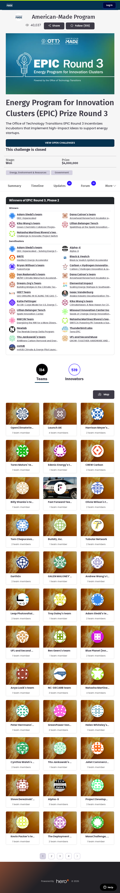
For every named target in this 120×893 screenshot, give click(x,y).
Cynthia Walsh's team (25, 762)
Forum (88, 184)
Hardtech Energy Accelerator (32, 260)
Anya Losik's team (22, 688)
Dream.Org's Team (29, 283)
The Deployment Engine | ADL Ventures (62, 836)
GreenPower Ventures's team (62, 725)
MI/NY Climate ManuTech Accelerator (37, 278)
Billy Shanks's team (23, 502)
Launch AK (55, 428)
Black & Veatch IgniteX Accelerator (89, 260)
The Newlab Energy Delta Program (35, 332)
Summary (14, 185)
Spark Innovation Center (30, 314)
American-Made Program (63, 17)
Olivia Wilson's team (98, 502)
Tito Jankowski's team (31, 337)
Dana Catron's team (83, 214)
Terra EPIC (75, 332)
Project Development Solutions (99, 799)
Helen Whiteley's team (99, 725)
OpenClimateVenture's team (25, 428)
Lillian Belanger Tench (84, 223)
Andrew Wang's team (99, 576)
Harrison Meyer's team (99, 428)
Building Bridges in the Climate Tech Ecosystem (43, 287)
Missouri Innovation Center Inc (89, 310)
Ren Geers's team (59, 650)
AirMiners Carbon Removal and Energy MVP (40, 341)
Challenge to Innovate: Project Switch (37, 236)
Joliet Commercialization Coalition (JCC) (99, 762)
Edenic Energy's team (62, 465)
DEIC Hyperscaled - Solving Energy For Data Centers (45, 251)
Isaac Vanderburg (81, 292)
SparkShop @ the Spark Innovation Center (92, 227)
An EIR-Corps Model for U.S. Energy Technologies (43, 305)
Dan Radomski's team (31, 274)
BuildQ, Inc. (55, 539)
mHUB (21, 346)
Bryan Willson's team (30, 265)
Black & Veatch (80, 256)
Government (62, 173)
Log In (109, 5)
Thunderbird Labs (81, 328)
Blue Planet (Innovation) (99, 650)
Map (105, 394)
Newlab (22, 328)
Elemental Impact (81, 283)
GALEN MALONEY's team (62, 576)
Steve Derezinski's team (25, 799)
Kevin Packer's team (24, 836)
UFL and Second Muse (83, 337)
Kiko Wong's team (28, 223)
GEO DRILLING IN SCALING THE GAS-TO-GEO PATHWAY (46, 296)
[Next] (77, 856)
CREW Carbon (94, 465)
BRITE (20, 256)
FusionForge (23, 269)
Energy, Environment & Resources (28, 173)
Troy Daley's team (59, 613)
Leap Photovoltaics (23, 613)
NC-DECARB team (59, 688)
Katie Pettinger (26, 301)
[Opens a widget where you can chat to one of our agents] (108, 887)
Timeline (37, 185)
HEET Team (24, 292)
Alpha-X (75, 247)
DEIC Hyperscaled (26, 218)
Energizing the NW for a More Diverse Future (41, 323)
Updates (62, 184)
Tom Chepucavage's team (25, 539)
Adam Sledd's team (29, 214)
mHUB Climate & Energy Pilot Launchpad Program (44, 350)
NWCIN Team (25, 319)
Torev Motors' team (23, 465)
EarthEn (16, 576)
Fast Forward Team (60, 502)
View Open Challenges (60, 143)
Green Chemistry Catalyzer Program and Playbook (44, 227)
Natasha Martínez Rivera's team (37, 232)
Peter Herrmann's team (25, 725)
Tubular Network (96, 539)
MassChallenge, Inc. (98, 836)
